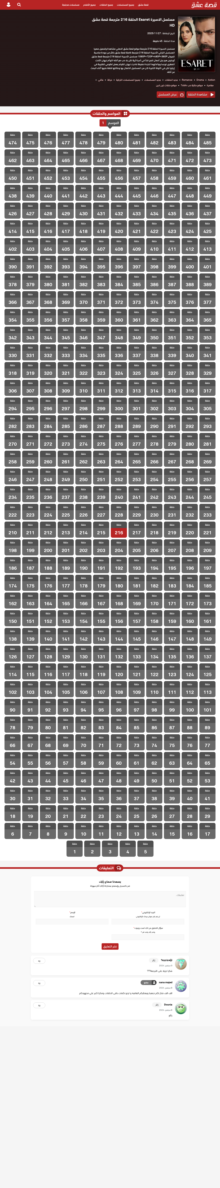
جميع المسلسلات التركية (128, 80)
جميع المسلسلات (125, 5)
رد (39, 961)
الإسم (72, 912)
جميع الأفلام (89, 5)
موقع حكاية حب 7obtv (192, 85)
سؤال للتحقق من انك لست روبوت (148, 928)
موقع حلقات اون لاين (166, 85)
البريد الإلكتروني (148, 912)
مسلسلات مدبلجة (70, 5)
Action (211, 80)
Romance (187, 80)
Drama (200, 80)
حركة (109, 80)
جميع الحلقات (106, 5)
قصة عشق (143, 5)
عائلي (100, 80)
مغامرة (210, 85)
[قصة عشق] (204, 5)
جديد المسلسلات (152, 80)
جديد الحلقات (171, 80)
